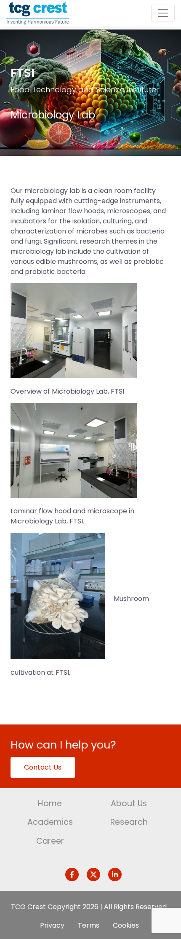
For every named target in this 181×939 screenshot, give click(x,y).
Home (50, 803)
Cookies (126, 925)
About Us (129, 803)
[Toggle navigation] (163, 13)
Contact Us (42, 767)
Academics (50, 822)
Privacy (52, 925)
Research (129, 822)
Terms (88, 925)
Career (50, 841)
